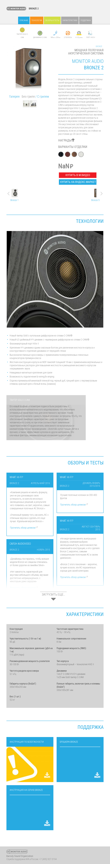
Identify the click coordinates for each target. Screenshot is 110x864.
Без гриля (28, 96)
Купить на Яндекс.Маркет (78, 182)
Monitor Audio (16, 8)
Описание (23, 20)
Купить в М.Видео (77, 175)
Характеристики (70, 20)
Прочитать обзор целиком (22, 527)
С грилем (43, 96)
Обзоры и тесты (52, 20)
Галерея (14, 96)
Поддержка (85, 20)
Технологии (36, 20)
